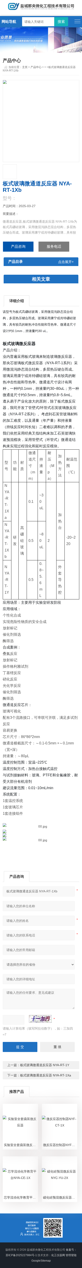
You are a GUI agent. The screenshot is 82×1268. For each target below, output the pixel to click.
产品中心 (36, 67)
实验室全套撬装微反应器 (21, 1145)
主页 (25, 67)
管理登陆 (71, 1255)
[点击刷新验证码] (40, 1019)
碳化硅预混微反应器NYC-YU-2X (60, 1197)
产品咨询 (18, 246)
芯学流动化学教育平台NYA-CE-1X (21, 1197)
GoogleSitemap (41, 1260)
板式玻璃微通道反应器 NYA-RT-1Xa (45, 1075)
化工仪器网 (58, 1255)
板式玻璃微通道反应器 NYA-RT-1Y (44, 1065)
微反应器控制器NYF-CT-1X (60, 1145)
